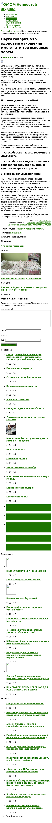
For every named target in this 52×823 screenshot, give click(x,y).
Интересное (11, 18)
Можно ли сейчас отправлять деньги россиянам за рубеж (27, 439)
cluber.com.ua (16, 233)
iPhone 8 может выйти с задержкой (26, 571)
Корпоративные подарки (20, 488)
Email (3, 335)
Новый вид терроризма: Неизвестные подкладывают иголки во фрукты (27, 713)
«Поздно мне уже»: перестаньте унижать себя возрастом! (24, 631)
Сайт (3, 340)
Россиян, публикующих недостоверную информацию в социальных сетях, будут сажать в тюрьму (28, 782)
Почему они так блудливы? (21, 598)
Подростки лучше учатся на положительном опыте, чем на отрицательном (23, 655)
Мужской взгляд (13, 23)
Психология (11, 14)
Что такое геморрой (12, 246)
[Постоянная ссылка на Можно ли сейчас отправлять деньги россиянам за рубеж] (11, 434)
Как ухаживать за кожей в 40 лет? (25, 703)
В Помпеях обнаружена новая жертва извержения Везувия (27, 642)
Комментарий (7, 309)
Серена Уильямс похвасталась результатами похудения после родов (27, 677)
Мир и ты (10, 16)
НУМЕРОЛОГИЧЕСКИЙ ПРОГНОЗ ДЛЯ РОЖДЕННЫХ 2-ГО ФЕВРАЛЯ (27, 688)
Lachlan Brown (45, 220)
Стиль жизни (12, 21)
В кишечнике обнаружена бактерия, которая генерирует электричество (27, 527)
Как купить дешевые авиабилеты (25, 408)
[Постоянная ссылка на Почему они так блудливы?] (11, 594)
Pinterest (39, 229)
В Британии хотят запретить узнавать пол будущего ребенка (27, 759)
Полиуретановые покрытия (21, 386)
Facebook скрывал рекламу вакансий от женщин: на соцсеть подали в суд (27, 736)
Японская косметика (17, 399)
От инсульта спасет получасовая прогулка (21, 507)
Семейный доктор (16, 458)
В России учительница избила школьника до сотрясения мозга (24, 806)
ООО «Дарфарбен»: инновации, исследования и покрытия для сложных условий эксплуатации (24, 357)
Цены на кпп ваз (15, 449)
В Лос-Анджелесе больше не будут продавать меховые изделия (26, 747)
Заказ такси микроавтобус (21, 467)
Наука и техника (13, 25)
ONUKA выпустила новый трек (23, 579)
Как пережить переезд (19, 368)
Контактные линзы (17, 496)
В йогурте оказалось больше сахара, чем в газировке (26, 538)
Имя (3, 331)
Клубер (48, 225)
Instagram (30, 229)
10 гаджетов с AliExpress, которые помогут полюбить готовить (25, 770)
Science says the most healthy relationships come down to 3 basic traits (29, 224)
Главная (4, 31)
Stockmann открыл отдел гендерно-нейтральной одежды (26, 795)
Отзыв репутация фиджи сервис (24, 377)
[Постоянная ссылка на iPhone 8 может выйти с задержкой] (11, 566)
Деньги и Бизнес (13, 27)
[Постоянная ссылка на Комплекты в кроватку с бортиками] (21, 274)
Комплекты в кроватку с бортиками (21, 278)
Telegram (21, 229)
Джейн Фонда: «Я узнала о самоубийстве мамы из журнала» (25, 725)
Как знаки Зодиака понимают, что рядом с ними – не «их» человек (25, 288)
